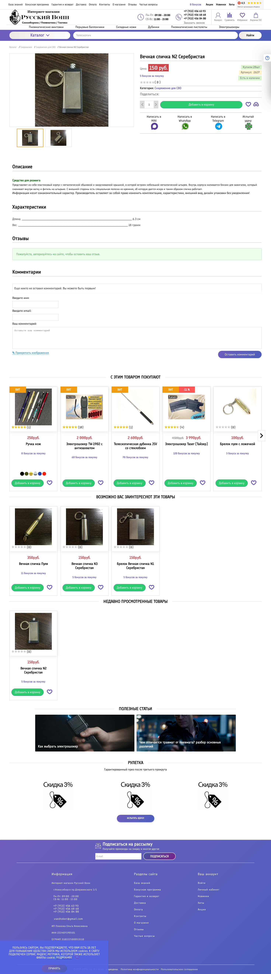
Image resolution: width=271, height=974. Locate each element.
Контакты (140, 916)
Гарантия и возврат (146, 896)
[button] (248, 105)
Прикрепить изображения (32, 352)
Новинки (221, 4)
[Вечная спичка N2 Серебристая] (33, 631)
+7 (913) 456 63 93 (66, 905)
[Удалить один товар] (142, 104)
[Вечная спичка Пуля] (33, 526)
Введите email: (21, 311)
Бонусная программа (147, 889)
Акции (209, 4)
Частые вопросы (144, 936)
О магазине (141, 922)
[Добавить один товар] (156, 104)
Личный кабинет (208, 889)
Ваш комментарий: (24, 323)
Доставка (140, 902)
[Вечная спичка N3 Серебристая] (84, 526)
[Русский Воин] (39, 17)
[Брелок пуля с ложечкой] (238, 407)
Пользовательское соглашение (179, 969)
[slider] (147, 82)
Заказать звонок (194, 22)
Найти (250, 35)
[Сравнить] (256, 105)
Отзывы (139, 929)
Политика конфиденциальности (140, 969)
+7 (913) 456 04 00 (66, 911)
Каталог (37, 35)
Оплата (138, 909)
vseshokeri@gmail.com (68, 918)
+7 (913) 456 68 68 (66, 908)
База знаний (142, 883)
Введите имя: (20, 298)
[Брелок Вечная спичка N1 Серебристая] (136, 526)
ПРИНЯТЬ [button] (54, 968)
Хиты (232, 4)
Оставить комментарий (240, 354)
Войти (202, 883)
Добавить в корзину (201, 104)
